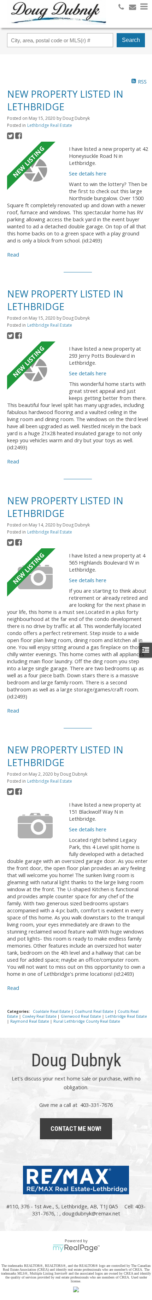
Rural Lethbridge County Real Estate (86, 1021)
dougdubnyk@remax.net (91, 1213)
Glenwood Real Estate (81, 1016)
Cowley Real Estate (40, 1016)
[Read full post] (35, 170)
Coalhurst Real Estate (95, 1011)
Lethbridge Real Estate (49, 125)
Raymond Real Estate (30, 1021)
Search (131, 40)
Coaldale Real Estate (52, 1011)
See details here (87, 173)
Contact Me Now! (76, 1128)
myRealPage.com (76, 1248)
